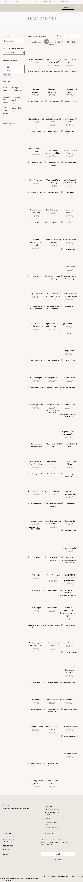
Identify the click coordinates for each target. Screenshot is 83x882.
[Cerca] (24, 41)
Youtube (5, 854)
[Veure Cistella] (77, 8)
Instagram (6, 849)
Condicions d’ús (63, 876)
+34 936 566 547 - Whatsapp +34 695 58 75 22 (54, 2)
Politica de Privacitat (49, 876)
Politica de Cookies (76, 876)
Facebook (6, 852)
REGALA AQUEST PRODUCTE (52, 412)
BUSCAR (6, 37)
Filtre (7, 74)
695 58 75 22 (11, 123)
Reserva (67, 8)
